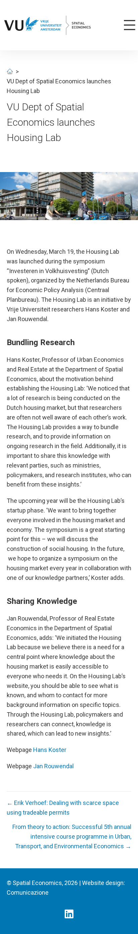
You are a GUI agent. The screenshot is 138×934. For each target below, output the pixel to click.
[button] (69, 914)
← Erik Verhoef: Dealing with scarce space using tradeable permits (63, 807)
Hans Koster (49, 749)
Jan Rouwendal (53, 766)
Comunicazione (28, 892)
